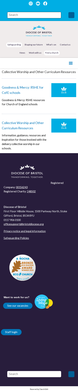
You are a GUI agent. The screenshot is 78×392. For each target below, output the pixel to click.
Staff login (11, 332)
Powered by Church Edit (39, 389)
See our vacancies (17, 305)
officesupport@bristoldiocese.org (24, 224)
